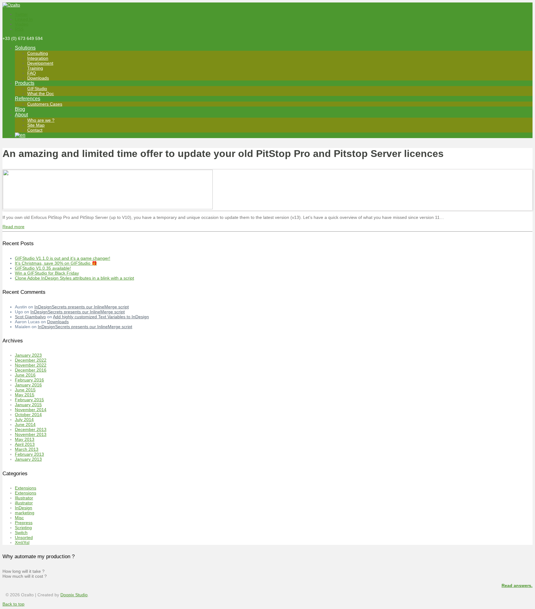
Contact (34, 130)
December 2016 (30, 370)
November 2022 (30, 365)
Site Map (36, 125)
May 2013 (24, 439)
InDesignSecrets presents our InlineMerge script (81, 306)
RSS (19, 29)
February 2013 (29, 454)
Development (40, 63)
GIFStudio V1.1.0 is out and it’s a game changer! (62, 258)
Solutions (25, 47)
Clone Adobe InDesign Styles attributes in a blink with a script (74, 278)
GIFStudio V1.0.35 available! (43, 268)
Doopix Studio (74, 594)
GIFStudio (37, 88)
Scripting (23, 527)
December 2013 (30, 429)
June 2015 (25, 389)
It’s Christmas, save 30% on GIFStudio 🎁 (56, 263)
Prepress (24, 522)
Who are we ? (40, 120)
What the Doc (40, 93)
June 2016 (25, 374)
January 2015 (28, 404)
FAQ (31, 73)
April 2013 (25, 444)
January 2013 (28, 459)
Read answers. (517, 585)
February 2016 (29, 379)
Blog (20, 109)
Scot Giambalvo (30, 316)
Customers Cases (44, 104)
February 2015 (29, 399)
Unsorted (24, 537)
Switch (21, 532)
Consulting (37, 53)
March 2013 (26, 449)
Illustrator (24, 497)
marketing (24, 512)
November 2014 (30, 409)
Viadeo (21, 24)
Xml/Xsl (22, 542)
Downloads (38, 78)
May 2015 (24, 394)
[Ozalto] (11, 4)
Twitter (21, 14)
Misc (19, 517)
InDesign (23, 507)
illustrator (24, 502)
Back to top (13, 604)
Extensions (25, 487)
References (27, 98)
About (21, 114)
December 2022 (30, 360)
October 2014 (28, 414)
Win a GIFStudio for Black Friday (47, 273)
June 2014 (25, 424)
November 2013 (30, 434)
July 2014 (24, 419)
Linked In (24, 19)
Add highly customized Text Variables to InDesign (101, 316)
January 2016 (28, 384)
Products (24, 83)
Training (35, 68)
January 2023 (28, 355)
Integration (37, 58)
